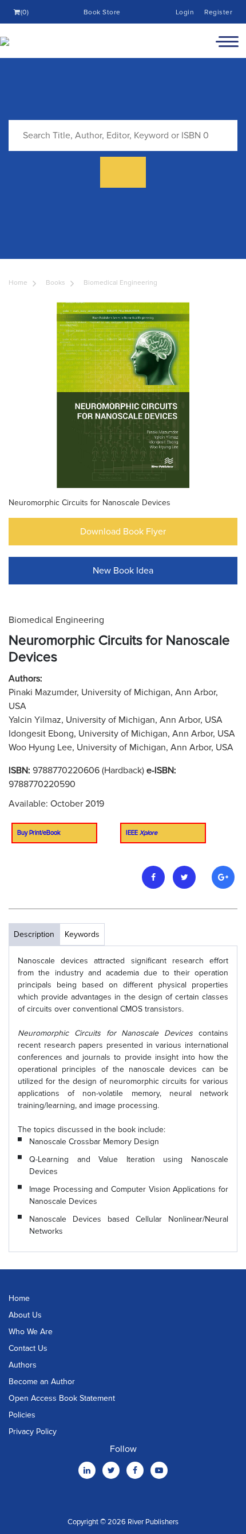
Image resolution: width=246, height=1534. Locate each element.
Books (55, 282)
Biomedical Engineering (120, 282)
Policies (22, 1415)
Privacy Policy (33, 1431)
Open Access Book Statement (62, 1398)
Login (185, 12)
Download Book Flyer (123, 531)
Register (218, 12)
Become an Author (42, 1381)
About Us (25, 1315)
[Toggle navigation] (227, 40)
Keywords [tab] (82, 934)
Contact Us (28, 1348)
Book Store (102, 12)
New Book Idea (123, 570)
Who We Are (31, 1332)
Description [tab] (34, 934)
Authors (23, 1365)
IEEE (141, 832)
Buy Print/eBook (39, 832)
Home (18, 282)
